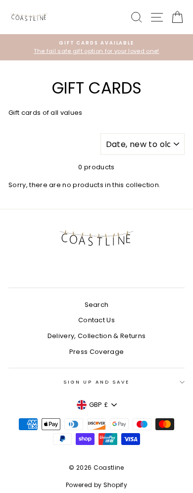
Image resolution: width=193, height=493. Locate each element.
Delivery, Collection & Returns (97, 336)
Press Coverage (96, 351)
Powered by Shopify (96, 485)
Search (97, 304)
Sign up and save (96, 382)
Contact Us (96, 320)
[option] (96, 47)
